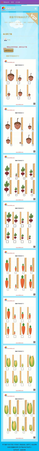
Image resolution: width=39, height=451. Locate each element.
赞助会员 (6, 2)
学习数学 (5, 444)
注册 (18, 2)
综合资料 (34, 444)
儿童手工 (28, 444)
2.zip (8, 40)
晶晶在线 (23, 450)
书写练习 (16, 444)
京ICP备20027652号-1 (25, 447)
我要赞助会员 (9, 50)
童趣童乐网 (10, 8)
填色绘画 (22, 444)
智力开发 (11, 444)
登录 (12, 2)
